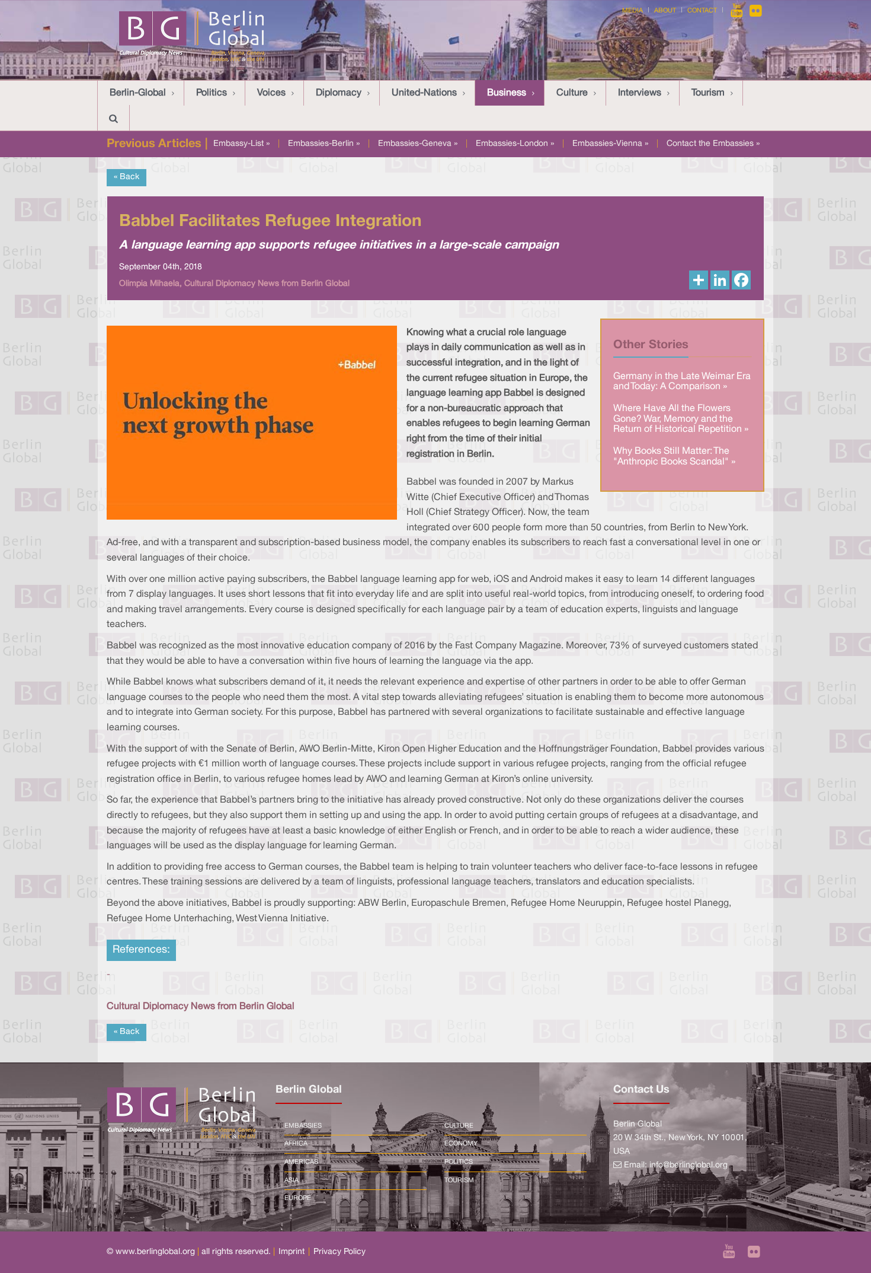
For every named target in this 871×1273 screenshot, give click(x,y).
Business (506, 93)
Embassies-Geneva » (417, 144)
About (665, 11)
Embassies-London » (515, 144)
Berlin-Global (138, 93)
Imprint (291, 1252)
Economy (461, 1144)
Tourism (708, 93)
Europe (297, 1198)
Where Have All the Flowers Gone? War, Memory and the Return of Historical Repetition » (680, 419)
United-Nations (424, 93)
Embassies (303, 1126)
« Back (126, 177)
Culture (572, 93)
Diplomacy (338, 93)
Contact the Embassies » (713, 144)
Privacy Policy (339, 1252)
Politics (211, 93)
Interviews (639, 93)
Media (632, 11)
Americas (301, 1162)
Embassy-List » (241, 144)
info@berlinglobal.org (688, 1165)
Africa (296, 1144)
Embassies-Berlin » (324, 144)
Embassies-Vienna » (610, 144)
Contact (702, 11)
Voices (271, 93)
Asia (291, 1180)
